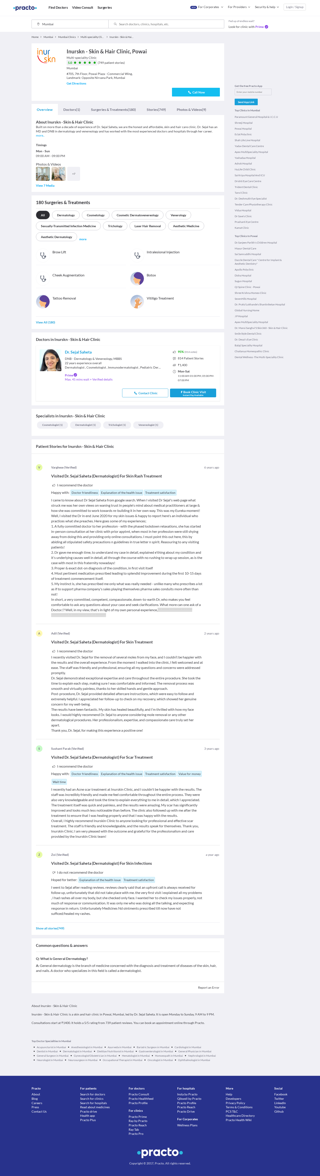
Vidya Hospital (243, 210)
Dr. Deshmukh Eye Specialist (251, 198)
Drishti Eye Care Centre (248, 181)
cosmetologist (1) (52, 424)
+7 (73, 173)
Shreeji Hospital (244, 122)
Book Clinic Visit (194, 393)
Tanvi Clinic (241, 192)
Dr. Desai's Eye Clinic (246, 339)
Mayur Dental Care (245, 248)
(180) (113, 109)
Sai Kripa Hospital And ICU (250, 175)
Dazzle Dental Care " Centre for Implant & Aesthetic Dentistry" (258, 261)
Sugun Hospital (243, 281)
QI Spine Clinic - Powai (247, 287)
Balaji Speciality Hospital (248, 345)
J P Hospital (241, 316)
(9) (191, 109)
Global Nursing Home (247, 310)
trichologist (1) (117, 424)
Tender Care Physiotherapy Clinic (254, 204)
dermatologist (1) (85, 424)
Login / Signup (294, 7)
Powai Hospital (243, 128)
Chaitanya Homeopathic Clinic (252, 351)
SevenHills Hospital (245, 298)
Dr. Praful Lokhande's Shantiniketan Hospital (260, 304)
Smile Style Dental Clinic (248, 333)
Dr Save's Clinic (243, 216)
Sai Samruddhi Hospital (248, 254)
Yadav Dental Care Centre (249, 146)
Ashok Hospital (243, 163)
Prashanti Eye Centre (246, 221)
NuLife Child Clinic (245, 169)
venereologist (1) (148, 424)
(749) (156, 109)
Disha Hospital (243, 275)
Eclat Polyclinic (243, 134)
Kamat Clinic (242, 227)
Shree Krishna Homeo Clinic (250, 292)
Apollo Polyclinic (244, 269)
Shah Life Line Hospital (247, 140)
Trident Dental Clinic (246, 187)
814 (191, 358)
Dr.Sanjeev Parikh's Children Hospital (256, 242)
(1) (71, 109)
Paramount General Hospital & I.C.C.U (256, 116)
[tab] (45, 109)
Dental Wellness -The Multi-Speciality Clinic (259, 357)
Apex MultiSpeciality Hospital (251, 152)
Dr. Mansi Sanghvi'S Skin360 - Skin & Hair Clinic (261, 328)
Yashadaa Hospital (245, 157)
